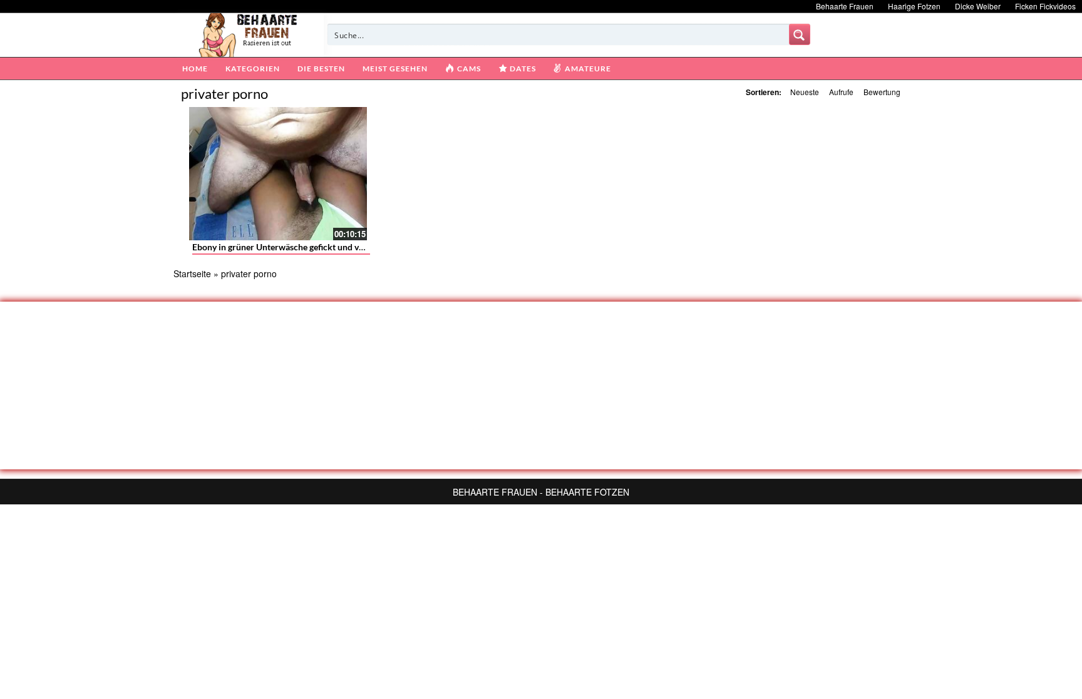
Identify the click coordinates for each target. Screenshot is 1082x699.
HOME (195, 68)
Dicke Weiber (978, 6)
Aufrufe (841, 91)
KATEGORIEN (252, 68)
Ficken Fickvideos (1045, 6)
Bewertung (881, 91)
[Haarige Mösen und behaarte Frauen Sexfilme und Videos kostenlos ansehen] (248, 34)
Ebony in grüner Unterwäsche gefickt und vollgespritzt (297, 247)
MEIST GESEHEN (395, 68)
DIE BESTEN (321, 68)
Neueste (804, 91)
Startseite (192, 273)
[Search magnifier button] (799, 34)
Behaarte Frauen (844, 6)
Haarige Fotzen (914, 6)
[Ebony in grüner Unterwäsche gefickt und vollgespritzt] (278, 173)
